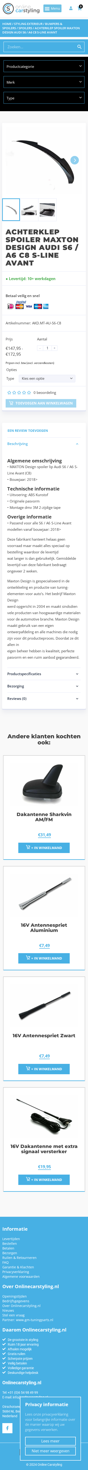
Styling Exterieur (28, 24)
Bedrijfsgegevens (15, 1301)
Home (6, 24)
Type (10, 378)
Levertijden (11, 1239)
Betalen (8, 1248)
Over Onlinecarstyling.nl (21, 1305)
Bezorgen (9, 1253)
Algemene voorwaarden (21, 1276)
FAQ (5, 1262)
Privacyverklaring (15, 1272)
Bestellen (9, 1243)
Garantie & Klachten (18, 1267)
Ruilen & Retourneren (19, 1257)
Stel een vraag (13, 1315)
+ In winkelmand (46, 958)
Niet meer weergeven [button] (50, 1451)
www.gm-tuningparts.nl (34, 1320)
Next (74, 160)
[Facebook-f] (7, 1428)
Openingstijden (14, 1296)
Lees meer (50, 1441)
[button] (52, 8)
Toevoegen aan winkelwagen (44, 403)
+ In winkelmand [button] (46, 847)
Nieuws (8, 1310)
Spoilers (25, 28)
